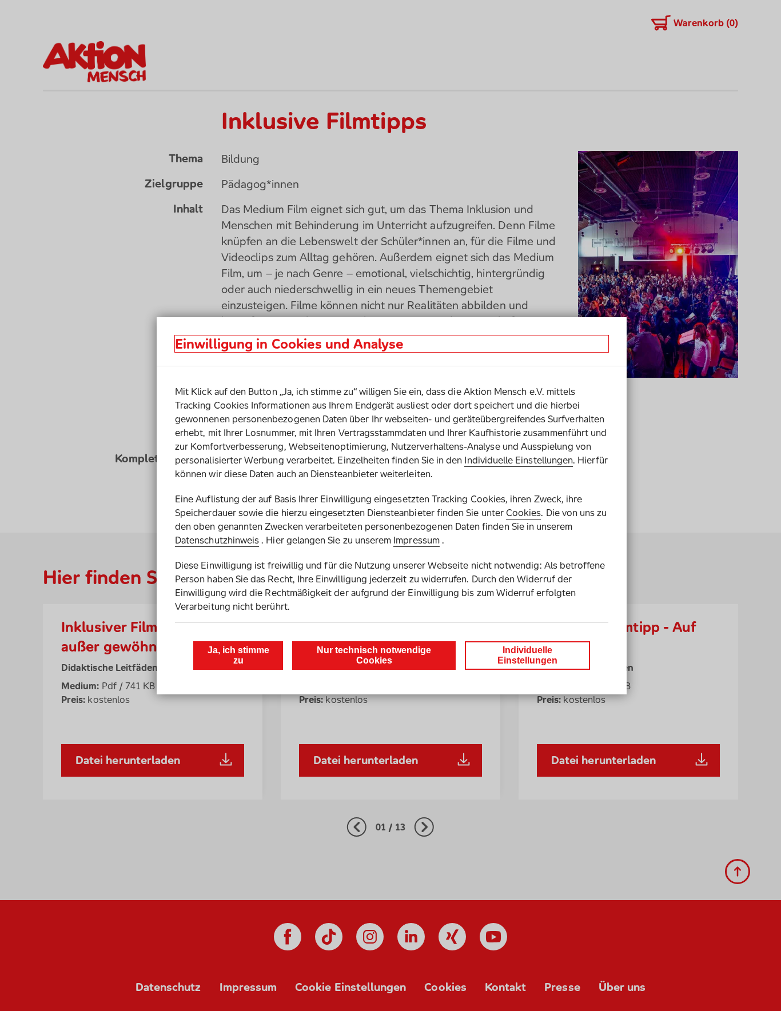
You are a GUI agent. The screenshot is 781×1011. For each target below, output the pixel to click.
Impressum (416, 540)
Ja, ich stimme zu (238, 655)
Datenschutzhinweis (217, 540)
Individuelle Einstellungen (518, 460)
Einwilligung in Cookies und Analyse (289, 343)
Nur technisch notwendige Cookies (374, 655)
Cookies (523, 512)
